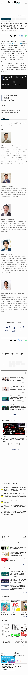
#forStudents (19, 361)
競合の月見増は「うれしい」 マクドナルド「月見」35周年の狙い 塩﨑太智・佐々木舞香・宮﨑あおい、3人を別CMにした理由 (15, 512)
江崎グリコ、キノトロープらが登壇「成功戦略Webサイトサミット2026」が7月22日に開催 (18, 581)
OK (14, 87)
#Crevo (17, 18)
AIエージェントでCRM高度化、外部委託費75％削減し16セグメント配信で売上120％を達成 (13, 439)
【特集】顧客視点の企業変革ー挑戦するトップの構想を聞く (18, 547)
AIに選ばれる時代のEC (14, 613)
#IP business (12, 363)
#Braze (13, 18)
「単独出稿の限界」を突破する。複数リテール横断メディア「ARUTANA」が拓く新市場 (18, 554)
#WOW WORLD (23, 18)
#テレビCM (18, 363)
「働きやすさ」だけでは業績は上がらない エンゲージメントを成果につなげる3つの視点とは (17, 379)
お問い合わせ (16, 653)
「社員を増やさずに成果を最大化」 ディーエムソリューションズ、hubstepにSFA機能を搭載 (18, 398)
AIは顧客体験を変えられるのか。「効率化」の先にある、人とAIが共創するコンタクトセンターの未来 (18, 407)
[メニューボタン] (2, 2)
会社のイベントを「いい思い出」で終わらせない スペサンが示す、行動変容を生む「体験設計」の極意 (18, 389)
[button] (11, 36)
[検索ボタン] (26, 2)
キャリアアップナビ (14, 542)
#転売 (14, 365)
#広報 (10, 365)
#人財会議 (22, 363)
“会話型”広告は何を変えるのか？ (5, 613)
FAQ (15, 652)
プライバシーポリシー (5, 655)
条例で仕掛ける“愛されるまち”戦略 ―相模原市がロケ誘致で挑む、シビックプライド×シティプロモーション (15, 507)
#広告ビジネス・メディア (10, 21)
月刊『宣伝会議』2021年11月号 (14, 43)
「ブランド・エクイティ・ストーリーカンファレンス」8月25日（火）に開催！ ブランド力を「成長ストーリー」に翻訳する (18, 574)
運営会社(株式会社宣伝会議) (19, 655)
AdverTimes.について (5, 652)
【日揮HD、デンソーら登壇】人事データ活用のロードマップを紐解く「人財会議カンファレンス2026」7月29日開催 (18, 587)
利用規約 (2, 653)
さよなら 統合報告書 (5, 637)
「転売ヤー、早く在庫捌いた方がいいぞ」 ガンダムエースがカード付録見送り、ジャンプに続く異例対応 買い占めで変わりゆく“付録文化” (15, 489)
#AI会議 (13, 361)
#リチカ (3, 21)
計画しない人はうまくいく (15, 637)
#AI (10, 361)
